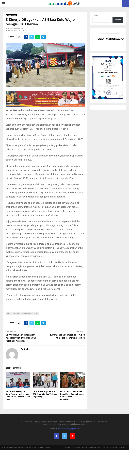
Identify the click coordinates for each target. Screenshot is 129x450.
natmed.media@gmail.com (69, 429)
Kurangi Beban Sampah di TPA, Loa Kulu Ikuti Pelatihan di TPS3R (67, 336)
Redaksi (122, 447)
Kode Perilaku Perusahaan (91, 447)
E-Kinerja (16, 313)
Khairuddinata (27, 313)
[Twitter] (64, 436)
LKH (37, 313)
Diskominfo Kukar (11, 15)
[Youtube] (72, 436)
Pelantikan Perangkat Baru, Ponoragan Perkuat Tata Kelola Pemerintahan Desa (18, 395)
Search (95, 16)
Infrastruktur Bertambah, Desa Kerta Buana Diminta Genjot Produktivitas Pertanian (72, 395)
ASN (8, 313)
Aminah (10, 28)
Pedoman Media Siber (72, 447)
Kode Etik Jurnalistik (110, 447)
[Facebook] (56, 436)
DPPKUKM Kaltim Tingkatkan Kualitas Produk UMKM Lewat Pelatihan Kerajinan (21, 338)
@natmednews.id (111, 39)
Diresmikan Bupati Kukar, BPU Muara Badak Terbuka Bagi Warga (45, 394)
